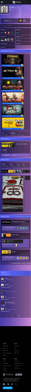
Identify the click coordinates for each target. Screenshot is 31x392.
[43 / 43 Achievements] (13, 114)
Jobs (15, 348)
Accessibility (5, 363)
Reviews (28, 263)
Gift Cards (5, 355)
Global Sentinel (10, 240)
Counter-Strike (22, 144)
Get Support (17, 365)
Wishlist (23, 263)
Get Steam (16, 361)
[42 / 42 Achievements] (13, 127)
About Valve (17, 346)
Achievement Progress (9, 227)
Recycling (16, 353)
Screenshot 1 (6, 155)
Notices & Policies (7, 365)
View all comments (5, 274)
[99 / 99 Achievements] (13, 64)
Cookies (4, 368)
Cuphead (13, 251)
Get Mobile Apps (7, 387)
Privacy (4, 361)
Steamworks (5, 350)
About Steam (6, 346)
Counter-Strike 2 (15, 234)
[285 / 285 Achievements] (13, 89)
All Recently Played (16, 263)
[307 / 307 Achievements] (13, 102)
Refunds (4, 370)
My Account (17, 368)
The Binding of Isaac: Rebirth (18, 221)
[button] (7, 20)
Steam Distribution (7, 353)
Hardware (16, 350)
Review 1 (14, 155)
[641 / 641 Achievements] (13, 76)
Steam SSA (5, 348)
